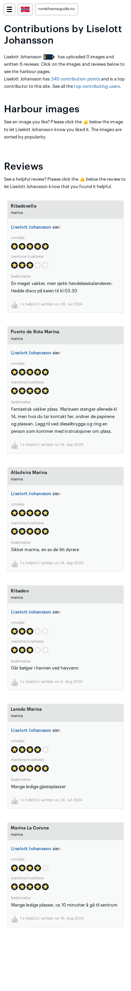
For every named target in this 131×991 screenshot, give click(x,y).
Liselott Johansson (31, 227)
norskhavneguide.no (56, 9)
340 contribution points (75, 79)
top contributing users (97, 86)
